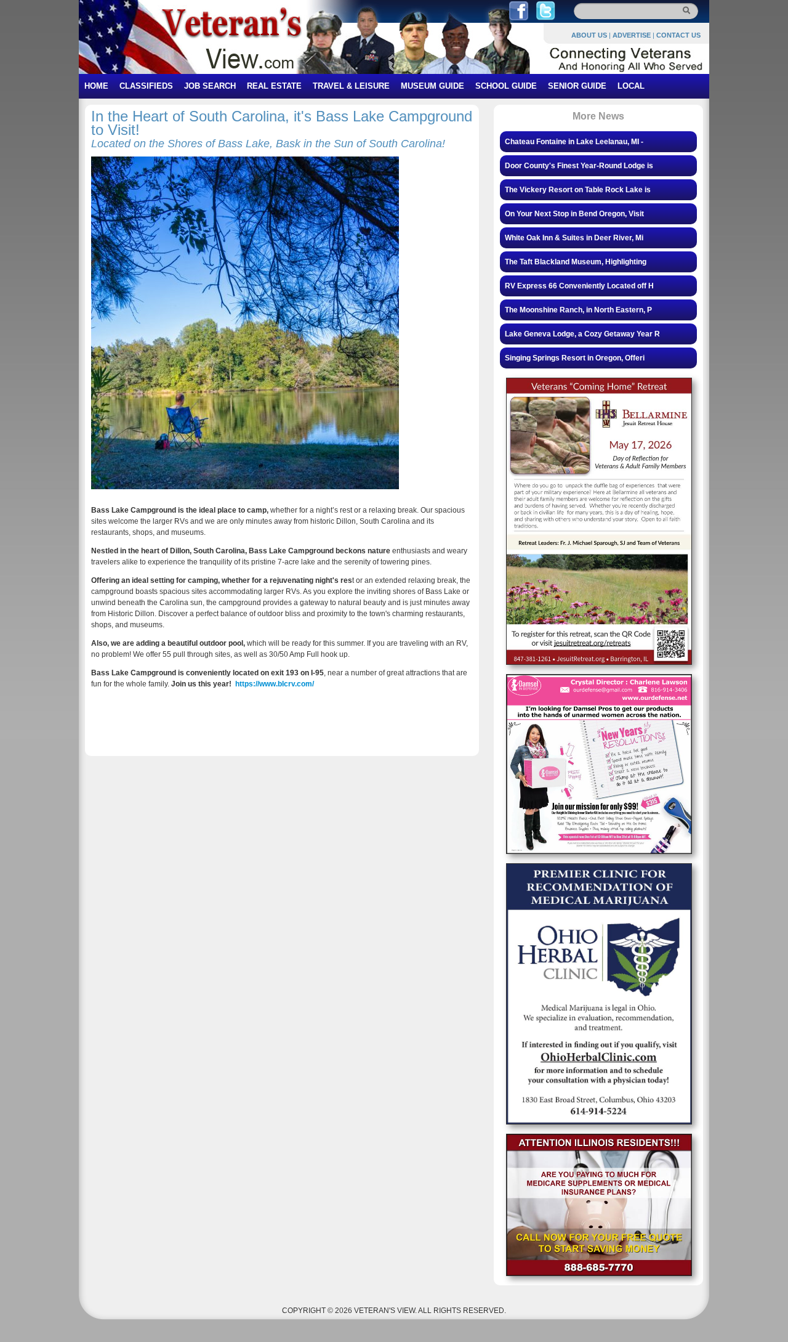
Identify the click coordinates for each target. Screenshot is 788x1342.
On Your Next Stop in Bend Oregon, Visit (574, 213)
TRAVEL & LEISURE (351, 86)
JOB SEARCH (210, 86)
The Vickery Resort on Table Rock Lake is (578, 189)
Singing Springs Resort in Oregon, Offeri (575, 358)
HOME (96, 86)
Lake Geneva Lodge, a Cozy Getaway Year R (582, 334)
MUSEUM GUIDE (432, 86)
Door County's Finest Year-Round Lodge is (579, 165)
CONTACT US (678, 35)
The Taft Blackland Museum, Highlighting (575, 262)
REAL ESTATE (274, 86)
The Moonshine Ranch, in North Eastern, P (578, 310)
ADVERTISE (632, 35)
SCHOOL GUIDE (506, 86)
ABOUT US (589, 35)
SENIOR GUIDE (577, 86)
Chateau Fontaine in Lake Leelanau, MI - (574, 141)
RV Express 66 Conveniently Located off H (579, 286)
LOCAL (631, 86)
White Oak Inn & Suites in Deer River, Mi (574, 238)
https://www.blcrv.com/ (274, 684)
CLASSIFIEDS (146, 86)
